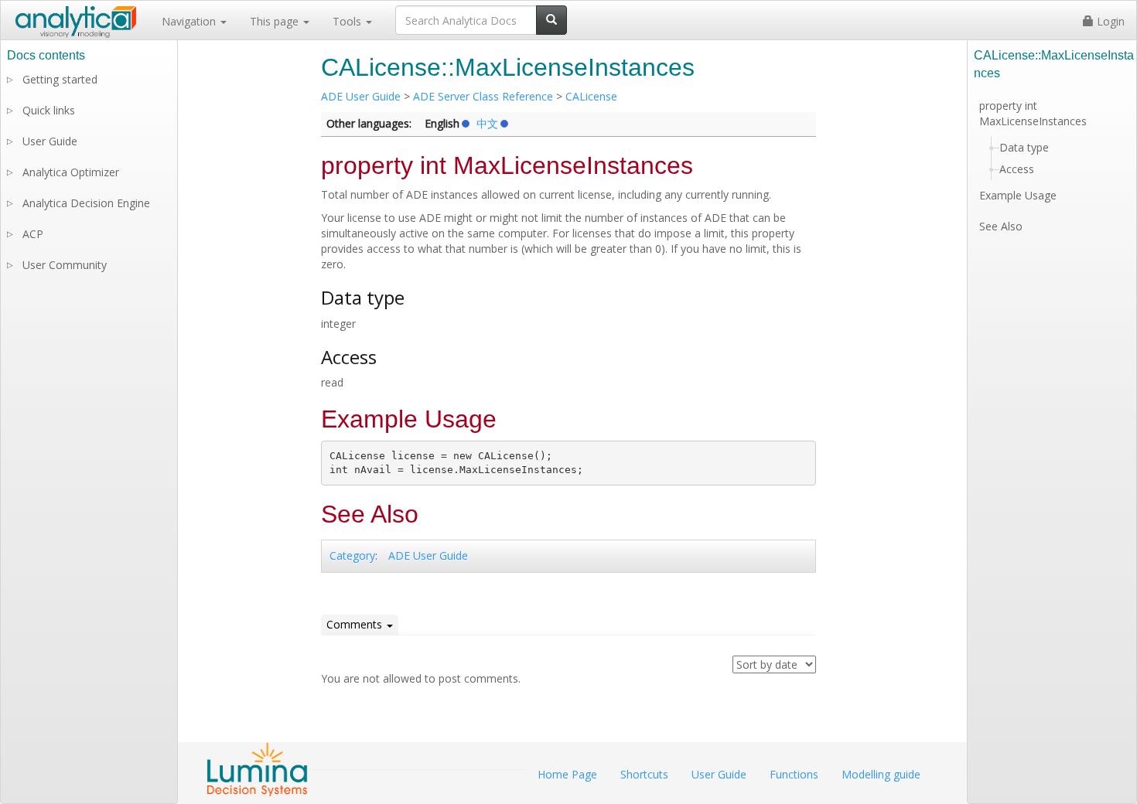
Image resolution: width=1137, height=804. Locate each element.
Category (352, 555)
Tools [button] (348, 21)
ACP (32, 234)
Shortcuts (644, 774)
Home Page (567, 774)
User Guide (49, 141)
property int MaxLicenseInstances (1033, 113)
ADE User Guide (361, 96)
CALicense (591, 96)
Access (1016, 169)
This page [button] (276, 21)
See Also (1001, 226)
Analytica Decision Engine (86, 203)
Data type (1024, 147)
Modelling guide (881, 774)
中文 (487, 124)
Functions (794, 774)
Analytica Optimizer (70, 172)
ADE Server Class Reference (483, 96)
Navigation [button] (190, 21)
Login (1109, 21)
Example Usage (1018, 195)
